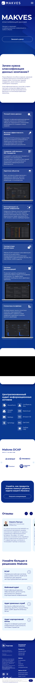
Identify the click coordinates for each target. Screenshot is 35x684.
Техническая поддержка (22, 645)
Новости (20, 663)
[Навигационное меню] (32, 3)
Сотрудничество (23, 667)
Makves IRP (21, 654)
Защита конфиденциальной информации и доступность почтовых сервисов (15, 625)
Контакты (21, 665)
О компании (21, 660)
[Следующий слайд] (34, 462)
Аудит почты (21, 676)
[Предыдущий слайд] (1, 462)
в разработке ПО (6, 669)
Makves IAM (21, 653)
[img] (7, 645)
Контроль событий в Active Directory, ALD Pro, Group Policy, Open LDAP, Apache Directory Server (16, 608)
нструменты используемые (9, 667)
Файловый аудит (11, 587)
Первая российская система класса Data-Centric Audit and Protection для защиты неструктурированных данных (15, 576)
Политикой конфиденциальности (10, 682)
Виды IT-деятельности (7, 666)
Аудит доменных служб (14, 603)
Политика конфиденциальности (7, 654)
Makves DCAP (22, 651)
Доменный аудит (23, 672)
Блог (19, 662)
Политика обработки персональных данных (7, 651)
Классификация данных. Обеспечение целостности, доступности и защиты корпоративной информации (15, 592)
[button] (17, 39)
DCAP (6, 571)
